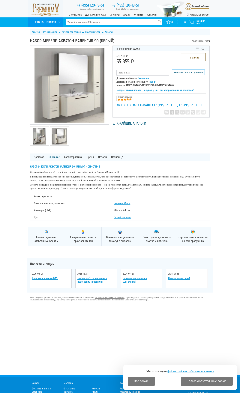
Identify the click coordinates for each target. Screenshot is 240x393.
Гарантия (115, 14)
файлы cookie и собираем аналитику (190, 371)
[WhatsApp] (198, 112)
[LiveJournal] (177, 112)
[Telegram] (203, 112)
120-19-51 (90, 5)
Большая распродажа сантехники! (135, 280)
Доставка (39, 157)
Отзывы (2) (117, 157)
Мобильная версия (199, 14)
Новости (96, 388)
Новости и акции (42, 264)
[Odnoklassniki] (187, 112)
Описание (54, 157)
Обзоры (102, 157)
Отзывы (138, 14)
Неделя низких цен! (179, 278)
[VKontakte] (166, 112)
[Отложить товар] (203, 48)
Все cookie (141, 381)
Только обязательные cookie (206, 381)
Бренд (90, 157)
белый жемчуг (122, 217)
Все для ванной (50, 32)
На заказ (193, 57)
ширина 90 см (122, 203)
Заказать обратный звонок (92, 9)
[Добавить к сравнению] (197, 48)
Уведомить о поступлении (188, 72)
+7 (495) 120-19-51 (165, 105)
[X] (172, 112)
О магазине (75, 14)
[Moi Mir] (182, 112)
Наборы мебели (92, 32)
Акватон (36, 32)
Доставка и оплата (95, 14)
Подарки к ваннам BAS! (45, 278)
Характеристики (73, 157)
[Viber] (193, 112)
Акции (126, 14)
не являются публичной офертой (109, 297)
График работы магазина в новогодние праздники (92, 280)
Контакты (152, 14)
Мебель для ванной (71, 32)
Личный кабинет (200, 6)
